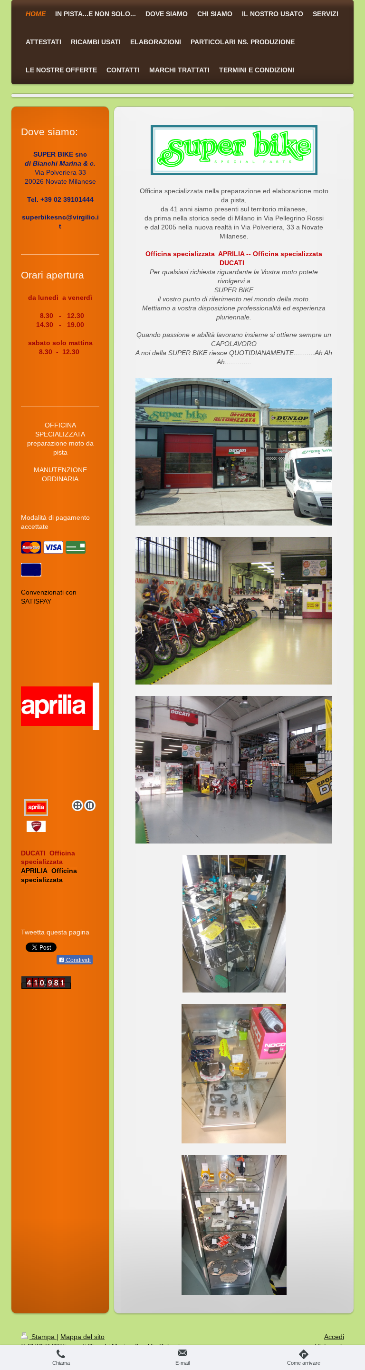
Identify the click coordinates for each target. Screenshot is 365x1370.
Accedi (334, 1336)
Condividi (78, 960)
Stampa (43, 1336)
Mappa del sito (82, 1336)
